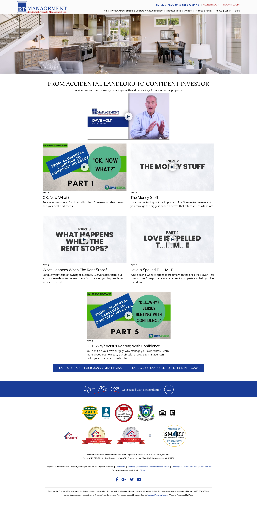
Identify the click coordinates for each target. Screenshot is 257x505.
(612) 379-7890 (164, 4)
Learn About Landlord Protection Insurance (165, 368)
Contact (228, 10)
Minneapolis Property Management (153, 466)
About (219, 10)
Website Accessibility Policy (181, 495)
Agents (209, 10)
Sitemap (131, 466)
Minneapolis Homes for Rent (184, 466)
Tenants (199, 10)
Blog (237, 10)
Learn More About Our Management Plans (90, 368)
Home (106, 10)
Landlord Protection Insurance (150, 10)
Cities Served (205, 466)
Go (169, 390)
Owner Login (211, 4)
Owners (188, 10)
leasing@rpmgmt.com (158, 495)
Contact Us (121, 466)
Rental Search (174, 10)
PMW (142, 470)
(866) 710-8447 (189, 4)
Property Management (122, 10)
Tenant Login (231, 4)
